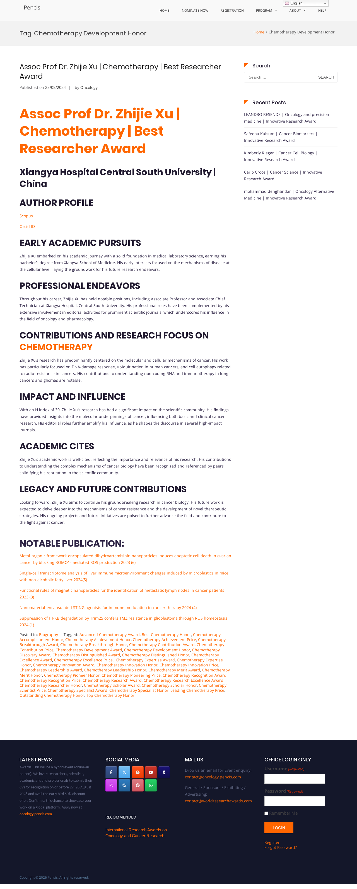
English (295, 3)
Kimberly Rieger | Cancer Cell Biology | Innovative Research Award (280, 156)
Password (283, 791)
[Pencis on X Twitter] (124, 772)
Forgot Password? (280, 847)
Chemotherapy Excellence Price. (84, 660)
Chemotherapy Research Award (112, 680)
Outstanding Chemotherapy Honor (52, 695)
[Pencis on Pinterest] (138, 785)
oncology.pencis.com (36, 808)
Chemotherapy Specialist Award (77, 690)
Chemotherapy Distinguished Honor (155, 654)
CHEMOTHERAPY (56, 347)
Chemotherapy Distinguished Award (86, 654)
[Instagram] (111, 785)
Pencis (32, 7)
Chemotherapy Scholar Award (112, 685)
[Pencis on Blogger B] (138, 772)
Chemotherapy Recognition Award (194, 675)
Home (165, 10)
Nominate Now (195, 10)
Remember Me (283, 813)
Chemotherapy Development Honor (157, 649)
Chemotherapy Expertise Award (145, 660)
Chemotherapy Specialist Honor (138, 690)
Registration (232, 10)
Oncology (89, 87)
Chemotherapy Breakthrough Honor (93, 644)
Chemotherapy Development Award (89, 649)
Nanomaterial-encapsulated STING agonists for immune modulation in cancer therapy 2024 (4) (108, 607)
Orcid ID (27, 226)
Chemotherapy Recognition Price (50, 680)
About (295, 10)
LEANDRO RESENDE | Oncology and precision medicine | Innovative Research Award (286, 118)
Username (284, 769)
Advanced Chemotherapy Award (109, 634)
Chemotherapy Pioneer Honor (72, 675)
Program (264, 10)
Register (272, 842)
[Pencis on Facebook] (111, 772)
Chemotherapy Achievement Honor (98, 639)
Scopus (26, 215)
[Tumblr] (164, 772)
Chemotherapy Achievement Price (164, 639)
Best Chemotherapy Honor (166, 634)
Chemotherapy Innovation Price (189, 665)
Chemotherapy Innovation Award (64, 665)
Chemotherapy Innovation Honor (127, 665)
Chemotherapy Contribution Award (162, 644)
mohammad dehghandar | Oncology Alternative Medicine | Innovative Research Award (289, 195)
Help (322, 10)
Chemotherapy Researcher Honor (51, 685)
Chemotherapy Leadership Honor (115, 670)
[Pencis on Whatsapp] (151, 785)
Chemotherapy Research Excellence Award (183, 680)
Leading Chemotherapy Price (197, 690)
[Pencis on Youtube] (151, 772)
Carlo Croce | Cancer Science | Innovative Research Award (283, 175)
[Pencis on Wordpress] (124, 785)
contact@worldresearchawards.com (218, 800)
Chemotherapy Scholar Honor (169, 685)
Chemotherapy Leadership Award (51, 670)
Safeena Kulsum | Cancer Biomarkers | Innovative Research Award (281, 137)
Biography (48, 634)
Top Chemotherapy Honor (110, 695)
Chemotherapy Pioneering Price (131, 675)
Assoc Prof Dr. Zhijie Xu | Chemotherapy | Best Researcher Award (120, 71)
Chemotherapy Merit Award (174, 670)
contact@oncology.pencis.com (213, 777)
